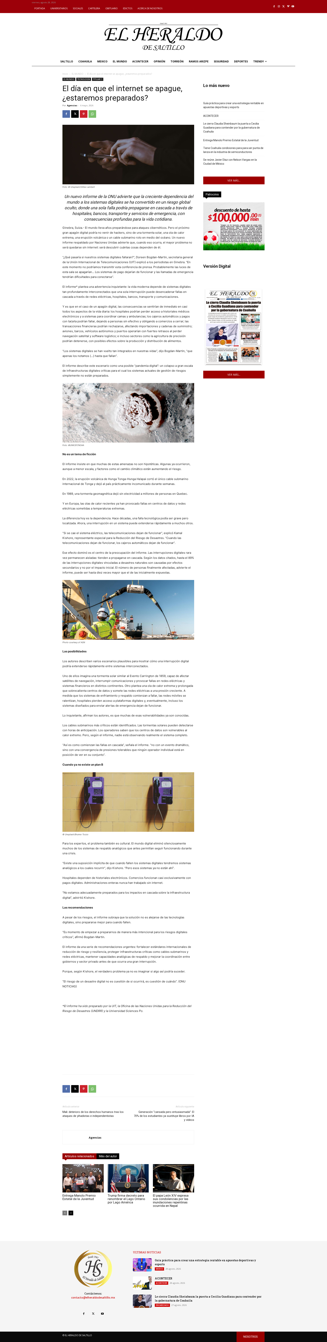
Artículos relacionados (79, 1156)
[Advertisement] (128, 1044)
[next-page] (71, 1213)
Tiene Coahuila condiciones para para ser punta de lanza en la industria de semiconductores (233, 150)
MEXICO (159, 1269)
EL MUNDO (77, 73)
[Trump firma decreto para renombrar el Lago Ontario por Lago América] (128, 1178)
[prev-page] (64, 1213)
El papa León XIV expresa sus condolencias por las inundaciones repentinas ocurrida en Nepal (170, 1201)
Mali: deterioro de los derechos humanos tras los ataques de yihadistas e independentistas (93, 1114)
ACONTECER (211, 115)
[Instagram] (278, 6)
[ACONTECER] (142, 1283)
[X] (283, 6)
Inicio (65, 73)
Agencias (72, 105)
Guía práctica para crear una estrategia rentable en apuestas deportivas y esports (233, 105)
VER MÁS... (233, 180)
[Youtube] (292, 6)
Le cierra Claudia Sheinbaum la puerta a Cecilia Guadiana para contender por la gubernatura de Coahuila (231, 127)
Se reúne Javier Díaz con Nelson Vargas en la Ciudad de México (230, 161)
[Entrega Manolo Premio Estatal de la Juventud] (83, 1178)
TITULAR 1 (97, 79)
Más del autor (108, 1156)
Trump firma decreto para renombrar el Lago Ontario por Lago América (126, 1199)
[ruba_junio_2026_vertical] (234, 249)
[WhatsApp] (92, 114)
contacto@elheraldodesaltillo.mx (93, 1297)
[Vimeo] (288, 6)
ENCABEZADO (162, 1305)
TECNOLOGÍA (83, 79)
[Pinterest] (83, 114)
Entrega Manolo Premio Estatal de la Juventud (79, 1197)
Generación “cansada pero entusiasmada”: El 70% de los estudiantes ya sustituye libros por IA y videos (164, 1116)
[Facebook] (274, 6)
